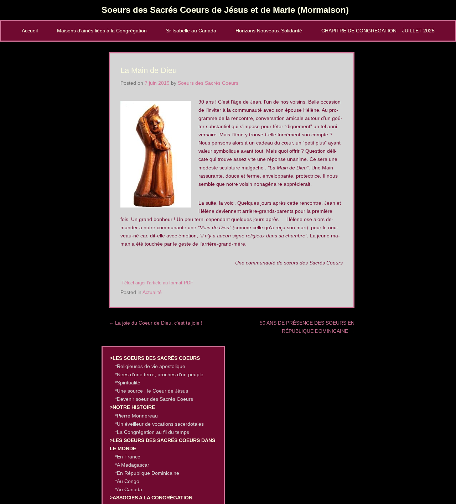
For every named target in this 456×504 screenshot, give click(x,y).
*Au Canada (128, 489)
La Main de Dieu (148, 70)
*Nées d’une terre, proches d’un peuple (159, 374)
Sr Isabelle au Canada (191, 30)
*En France (127, 457)
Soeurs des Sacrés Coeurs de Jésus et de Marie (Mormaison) (225, 10)
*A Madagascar (132, 465)
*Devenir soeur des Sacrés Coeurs (154, 399)
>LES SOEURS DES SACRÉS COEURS (155, 358)
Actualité (152, 292)
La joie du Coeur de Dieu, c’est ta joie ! (155, 323)
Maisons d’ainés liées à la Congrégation (102, 30)
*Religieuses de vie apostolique (150, 366)
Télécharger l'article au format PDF (157, 282)
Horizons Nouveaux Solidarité (268, 30)
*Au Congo (127, 481)
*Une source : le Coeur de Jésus (151, 391)
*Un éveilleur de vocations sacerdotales (159, 424)
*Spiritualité (127, 382)
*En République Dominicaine (147, 473)
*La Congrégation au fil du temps (152, 432)
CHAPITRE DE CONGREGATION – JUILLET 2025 (378, 30)
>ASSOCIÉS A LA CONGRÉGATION (151, 497)
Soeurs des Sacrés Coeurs (208, 83)
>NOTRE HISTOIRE (132, 407)
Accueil (30, 30)
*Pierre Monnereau (136, 416)
